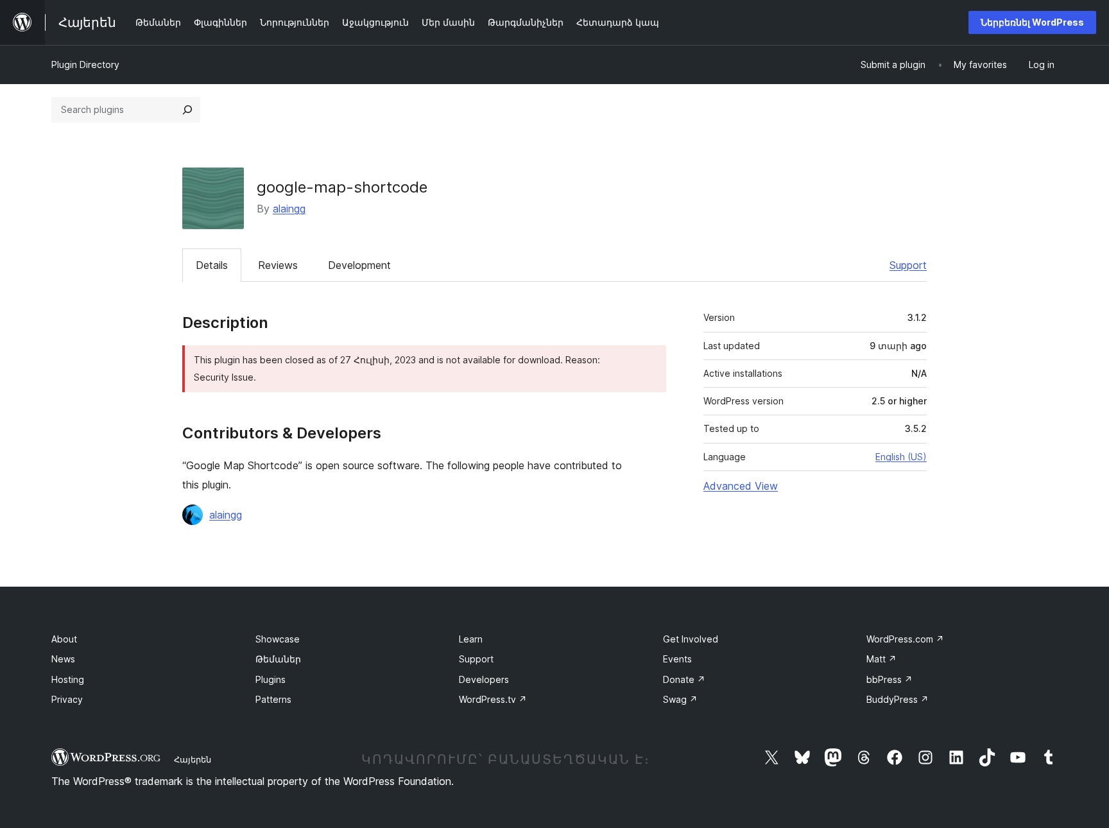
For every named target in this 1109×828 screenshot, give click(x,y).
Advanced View (740, 485)
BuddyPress (897, 699)
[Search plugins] (187, 110)
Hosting (67, 679)
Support (908, 265)
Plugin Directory (85, 64)
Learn (471, 639)
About (64, 639)
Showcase (277, 639)
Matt (881, 658)
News (63, 658)
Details (212, 265)
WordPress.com (905, 639)
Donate (684, 679)
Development (359, 265)
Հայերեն (192, 759)
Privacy (67, 699)
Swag (680, 699)
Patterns (273, 699)
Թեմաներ (278, 658)
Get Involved (690, 639)
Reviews (278, 265)
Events (677, 658)
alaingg (289, 208)
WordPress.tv (493, 699)
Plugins (270, 679)
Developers (484, 679)
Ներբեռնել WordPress (1032, 22)
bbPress (889, 679)
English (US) (901, 456)
